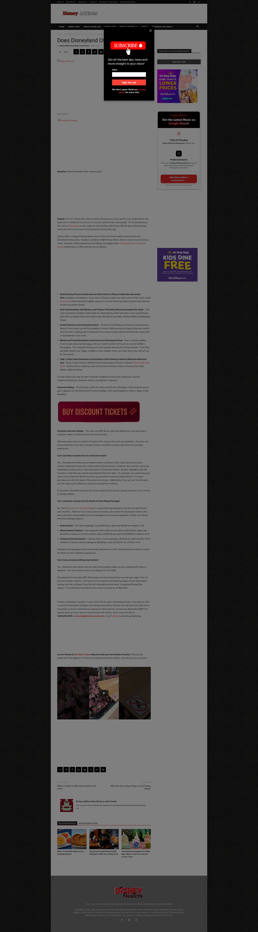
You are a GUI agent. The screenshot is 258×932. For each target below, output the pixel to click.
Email (114, 70)
